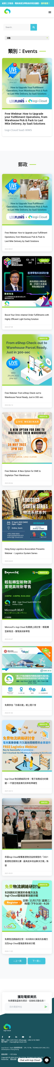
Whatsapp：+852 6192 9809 (29, 1040)
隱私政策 (13, 1059)
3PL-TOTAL (28, 1048)
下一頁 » (36, 961)
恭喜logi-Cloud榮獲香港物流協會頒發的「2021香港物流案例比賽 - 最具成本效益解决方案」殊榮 (26, 861)
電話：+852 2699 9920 (9, 1040)
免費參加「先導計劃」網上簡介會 (20, 705)
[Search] (33, 27)
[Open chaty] (46, 1060)
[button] (50, 12)
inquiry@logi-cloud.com (18, 1042)
